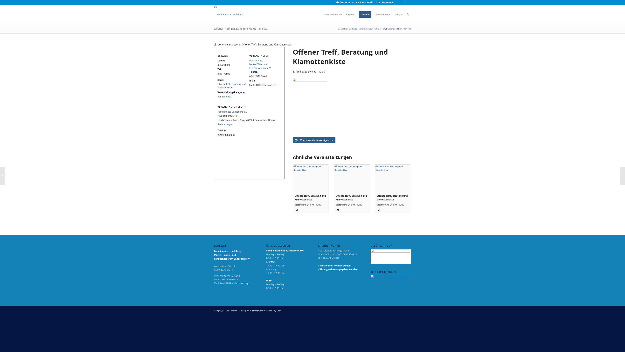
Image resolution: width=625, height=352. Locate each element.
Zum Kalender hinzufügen (314, 140)
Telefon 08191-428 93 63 (349, 2)
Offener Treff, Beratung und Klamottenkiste (231, 85)
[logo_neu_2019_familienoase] (228, 14)
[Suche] (408, 14)
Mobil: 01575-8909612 (381, 2)
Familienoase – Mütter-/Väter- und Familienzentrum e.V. (260, 64)
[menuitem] (319, 14)
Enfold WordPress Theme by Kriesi (266, 310)
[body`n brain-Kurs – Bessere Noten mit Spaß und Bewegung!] (2, 176)
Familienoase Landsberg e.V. (232, 111)
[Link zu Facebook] (398, 2)
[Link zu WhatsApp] (408, 2)
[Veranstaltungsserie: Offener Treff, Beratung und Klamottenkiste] (297, 210)
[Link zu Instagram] (403, 2)
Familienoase (224, 96)
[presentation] (311, 178)
